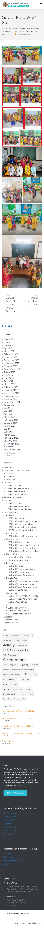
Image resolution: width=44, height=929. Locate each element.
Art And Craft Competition (16, 650)
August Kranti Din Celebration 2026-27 (18, 726)
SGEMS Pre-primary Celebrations (20, 31)
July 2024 (8, 408)
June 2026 (8, 345)
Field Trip (34, 665)
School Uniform (10, 831)
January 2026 (10, 357)
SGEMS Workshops (18, 602)
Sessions (8, 617)
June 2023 (9, 432)
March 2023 (9, 435)
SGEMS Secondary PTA (17, 611)
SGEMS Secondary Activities (22, 527)
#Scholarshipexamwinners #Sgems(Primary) (18, 635)
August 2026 (9, 339)
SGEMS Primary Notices (18, 506)
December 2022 (11, 444)
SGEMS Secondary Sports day (23, 587)
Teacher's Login (15, 793)
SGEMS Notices (13, 503)
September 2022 (12, 450)
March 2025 (9, 384)
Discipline (8, 824)
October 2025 (10, 366)
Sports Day (23, 694)
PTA (6, 605)
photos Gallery (11, 512)
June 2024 (9, 411)
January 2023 (10, 441)
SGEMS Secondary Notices (19, 509)
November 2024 (11, 396)
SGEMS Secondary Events (21, 575)
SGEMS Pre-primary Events (22, 569)
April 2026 (8, 348)
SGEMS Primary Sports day (22, 584)
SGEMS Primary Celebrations (23, 548)
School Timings (10, 827)
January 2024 (10, 423)
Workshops (11, 593)
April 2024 (8, 414)
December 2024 (11, 393)
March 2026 (9, 351)
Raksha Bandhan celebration (13, 689)
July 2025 (8, 375)
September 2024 (12, 402)
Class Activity (7, 741)
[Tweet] (5, 326)
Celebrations (27, 28)
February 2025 (11, 387)
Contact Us (8, 834)
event (25, 665)
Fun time (31, 674)
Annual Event (22, 645)
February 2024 (11, 420)
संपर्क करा (7, 864)
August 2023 (9, 426)
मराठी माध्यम (7, 854)
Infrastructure (9, 817)
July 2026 (8, 342)
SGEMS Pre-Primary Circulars (20, 489)
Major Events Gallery (14, 498)
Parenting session (10, 684)
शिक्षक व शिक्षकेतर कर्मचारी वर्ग (13, 861)
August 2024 (9, 405)
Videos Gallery (11, 623)
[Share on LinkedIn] (12, 326)
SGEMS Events (16, 566)
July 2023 (8, 429)
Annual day (11, 533)
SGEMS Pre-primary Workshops (24, 596)
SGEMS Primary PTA (16, 608)
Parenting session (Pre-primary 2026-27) (18, 711)
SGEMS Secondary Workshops (23, 599)
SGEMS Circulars (14, 485)
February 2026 (11, 354)
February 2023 (11, 438)
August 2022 (9, 453)
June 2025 (9, 378)
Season (28, 689)
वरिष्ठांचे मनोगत (8, 857)
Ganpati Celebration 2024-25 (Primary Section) (12, 305)
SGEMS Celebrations (19, 542)
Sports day (11, 578)
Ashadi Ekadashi (10, 655)
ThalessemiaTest (19, 699)
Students (10, 477)
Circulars (8, 483)
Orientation (25, 679)
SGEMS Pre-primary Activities (23, 521)
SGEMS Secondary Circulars (20, 494)
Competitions (12, 554)
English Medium (10, 813)
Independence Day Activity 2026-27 (16, 719)
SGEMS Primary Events (20, 572)
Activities (10, 515)
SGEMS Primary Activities (21, 524)
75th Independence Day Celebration (15, 640)
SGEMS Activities (17, 518)
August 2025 (9, 372)
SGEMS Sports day (18, 590)
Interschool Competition (20, 557)
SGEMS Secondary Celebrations (24, 551)
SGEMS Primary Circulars (18, 492)
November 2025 (11, 363)
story (32, 694)
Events (9, 563)
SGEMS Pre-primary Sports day (24, 581)
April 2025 (8, 381)
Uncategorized (11, 620)
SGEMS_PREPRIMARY (26, 34)
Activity (7, 468)
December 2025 (11, 360)
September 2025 (12, 369)
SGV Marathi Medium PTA (18, 614)
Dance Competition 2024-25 (31, 301)
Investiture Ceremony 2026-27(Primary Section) (21, 734)
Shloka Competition (10, 694)
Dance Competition (11, 665)
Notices (7, 500)
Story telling (7, 699)
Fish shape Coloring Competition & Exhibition (18, 669)
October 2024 (10, 399)
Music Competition (10, 679)
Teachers (10, 480)
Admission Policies (11, 820)
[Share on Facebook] (2, 326)
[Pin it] (9, 326)
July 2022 (8, 456)
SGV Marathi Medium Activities (23, 530)
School (9, 474)
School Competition (18, 560)
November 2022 (11, 447)
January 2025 (10, 390)
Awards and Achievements (16, 471)
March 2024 (9, 417)
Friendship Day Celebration (12, 674)
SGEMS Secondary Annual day (24, 536)
